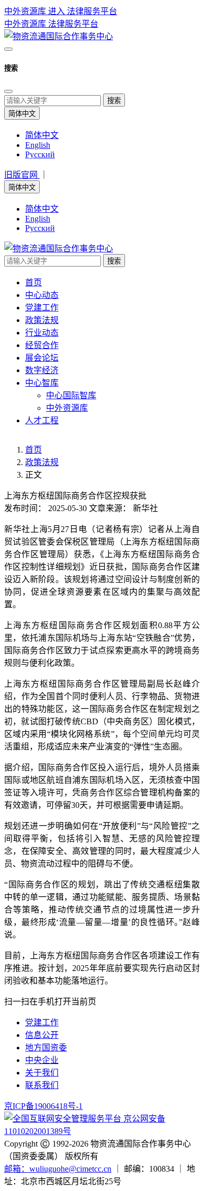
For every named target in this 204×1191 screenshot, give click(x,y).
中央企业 (42, 1060)
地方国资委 (46, 1047)
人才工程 (42, 420)
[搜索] (8, 49)
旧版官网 (22, 174)
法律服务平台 (73, 23)
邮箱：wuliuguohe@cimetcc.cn (57, 1168)
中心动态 (42, 295)
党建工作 (42, 307)
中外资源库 (26, 23)
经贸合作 (42, 345)
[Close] (8, 91)
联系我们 (42, 1085)
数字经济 (42, 370)
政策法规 (42, 320)
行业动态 (42, 332)
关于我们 (42, 1072)
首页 (33, 282)
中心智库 (42, 382)
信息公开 (42, 1035)
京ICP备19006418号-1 (43, 1106)
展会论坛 (42, 357)
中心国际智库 (71, 395)
